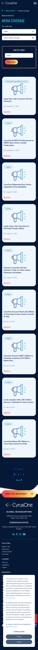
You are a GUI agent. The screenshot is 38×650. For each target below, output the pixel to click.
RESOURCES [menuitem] (6, 572)
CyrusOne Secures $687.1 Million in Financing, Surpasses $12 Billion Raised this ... (18, 358)
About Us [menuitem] (5, 562)
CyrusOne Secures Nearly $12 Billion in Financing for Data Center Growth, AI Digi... (19, 314)
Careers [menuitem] (4, 567)
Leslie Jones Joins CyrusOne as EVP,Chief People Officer (16, 227)
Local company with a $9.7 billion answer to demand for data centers (19, 401)
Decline (19, 642)
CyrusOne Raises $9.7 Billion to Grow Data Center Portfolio (17, 442)
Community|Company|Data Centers (16, 81)
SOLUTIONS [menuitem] (6, 543)
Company (8, 123)
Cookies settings (19, 631)
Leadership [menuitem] (5, 565)
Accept (19, 636)
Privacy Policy (10, 598)
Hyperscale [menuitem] (5, 549)
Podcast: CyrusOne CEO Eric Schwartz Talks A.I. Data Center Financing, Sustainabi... (17, 270)
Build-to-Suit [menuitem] (6, 547)
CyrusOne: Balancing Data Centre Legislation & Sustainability (17, 185)
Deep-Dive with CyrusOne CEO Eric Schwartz (18, 100)
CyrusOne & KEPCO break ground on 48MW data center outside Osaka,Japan (19, 142)
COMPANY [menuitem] (5, 559)
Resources (10, 11)
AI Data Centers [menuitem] (7, 552)
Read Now (7, 112)
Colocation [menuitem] (5, 554)
